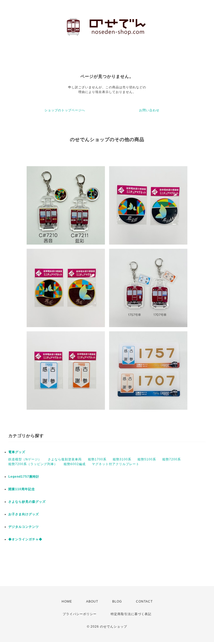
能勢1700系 (97, 459)
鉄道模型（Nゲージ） (24, 459)
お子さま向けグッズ (23, 514)
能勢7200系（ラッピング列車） (32, 464)
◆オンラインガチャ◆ (25, 539)
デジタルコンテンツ (23, 527)
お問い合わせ (149, 110)
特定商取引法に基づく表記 (131, 614)
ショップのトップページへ (64, 110)
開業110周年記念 (21, 489)
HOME (67, 601)
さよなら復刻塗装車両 (65, 459)
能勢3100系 (122, 459)
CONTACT (144, 601)
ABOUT (92, 601)
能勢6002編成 (75, 464)
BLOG (117, 601)
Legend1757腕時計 (23, 476)
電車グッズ (16, 452)
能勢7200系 (171, 459)
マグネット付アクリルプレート (115, 464)
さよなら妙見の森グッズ (27, 502)
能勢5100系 (147, 459)
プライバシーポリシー (80, 614)
